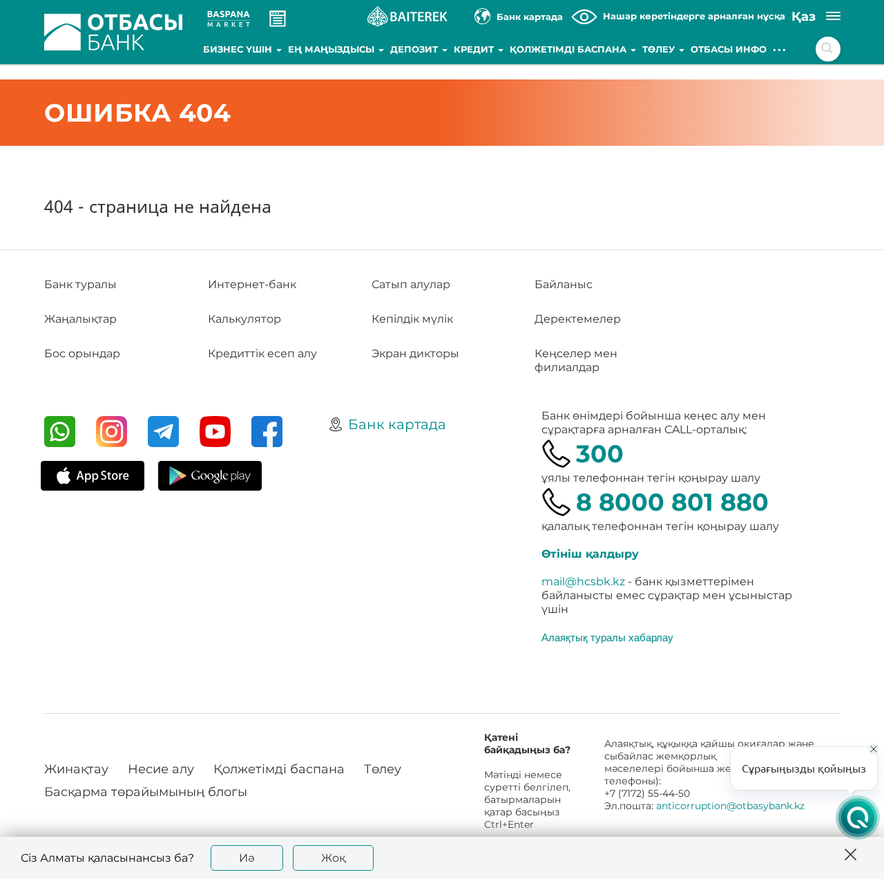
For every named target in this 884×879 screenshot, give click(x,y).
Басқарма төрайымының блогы (145, 792)
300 (600, 454)
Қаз (803, 16)
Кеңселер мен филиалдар (576, 360)
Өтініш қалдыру (590, 553)
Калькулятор (244, 318)
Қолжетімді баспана (569, 49)
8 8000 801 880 (672, 502)
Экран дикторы (415, 353)
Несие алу (161, 769)
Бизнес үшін (239, 49)
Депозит (415, 49)
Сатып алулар (411, 284)
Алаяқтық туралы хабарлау (607, 637)
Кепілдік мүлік (412, 318)
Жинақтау (76, 769)
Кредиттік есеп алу (262, 353)
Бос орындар (82, 353)
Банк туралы (80, 284)
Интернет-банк (252, 284)
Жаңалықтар (80, 318)
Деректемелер (578, 318)
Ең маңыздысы (332, 49)
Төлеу (660, 49)
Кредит (475, 49)
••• (780, 49)
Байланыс (564, 284)
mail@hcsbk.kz (583, 581)
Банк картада (397, 424)
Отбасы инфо (729, 49)
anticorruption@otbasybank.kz (730, 806)
